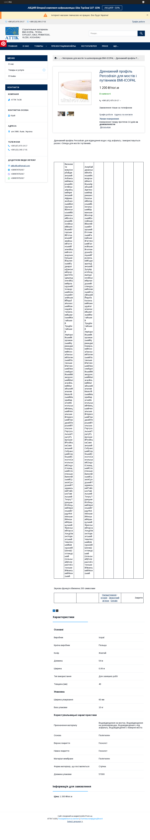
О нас (26, 46)
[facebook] (54, 611)
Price (105, 46)
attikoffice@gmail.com (20, 166)
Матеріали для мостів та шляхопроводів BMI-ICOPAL (88, 58)
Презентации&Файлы (63, 46)
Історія (104, 598)
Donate (114, 601)
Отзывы (12, 76)
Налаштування (109, 595)
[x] (57, 611)
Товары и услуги (16, 70)
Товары (38, 46)
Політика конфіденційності (91, 819)
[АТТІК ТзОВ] (12, 38)
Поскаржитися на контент (68, 819)
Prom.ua (88, 816)
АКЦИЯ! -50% (112, 8)
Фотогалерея (89, 46)
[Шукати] (141, 33)
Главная (12, 46)
